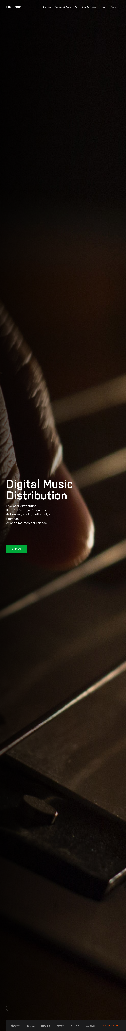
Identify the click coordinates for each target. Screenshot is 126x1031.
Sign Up (85, 7)
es (104, 7)
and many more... (111, 1025)
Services (47, 7)
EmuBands (13, 7)
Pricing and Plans (62, 7)
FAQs (76, 7)
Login (94, 7)
